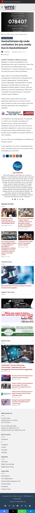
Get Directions (6, 422)
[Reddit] (14, 156)
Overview (4, 461)
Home (5, 34)
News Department (21, 34)
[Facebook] (4, 156)
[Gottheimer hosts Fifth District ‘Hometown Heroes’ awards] (26, 235)
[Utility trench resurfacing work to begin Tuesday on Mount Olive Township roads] (6, 394)
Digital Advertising (7, 467)
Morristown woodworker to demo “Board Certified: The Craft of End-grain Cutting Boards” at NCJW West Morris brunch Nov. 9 (26, 222)
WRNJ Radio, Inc (28, 496)
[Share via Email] (17, 156)
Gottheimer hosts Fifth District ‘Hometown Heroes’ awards (25, 243)
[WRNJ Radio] (10, 7)
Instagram (4, 444)
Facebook (4, 439)
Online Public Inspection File (10, 481)
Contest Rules (6, 484)
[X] (7, 156)
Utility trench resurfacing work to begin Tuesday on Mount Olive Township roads (22, 393)
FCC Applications (7, 478)
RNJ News (11, 34)
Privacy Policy (6, 489)
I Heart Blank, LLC (21, 501)
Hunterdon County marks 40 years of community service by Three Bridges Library (8, 221)
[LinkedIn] (10, 156)
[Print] (20, 156)
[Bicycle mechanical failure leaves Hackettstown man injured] (6, 378)
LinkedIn (4, 452)
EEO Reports (5, 476)
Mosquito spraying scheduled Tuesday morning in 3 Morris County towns (21, 401)
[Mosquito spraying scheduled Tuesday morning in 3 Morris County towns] (6, 402)
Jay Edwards (6, 52)
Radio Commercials (7, 464)
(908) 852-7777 (14, 428)
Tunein (3, 447)
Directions (4, 486)
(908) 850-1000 (11, 426)
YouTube (4, 450)
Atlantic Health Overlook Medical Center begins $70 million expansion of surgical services (22, 385)
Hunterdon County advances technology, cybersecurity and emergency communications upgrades (16, 367)
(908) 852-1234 (20, 430)
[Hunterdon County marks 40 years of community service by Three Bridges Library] (9, 212)
